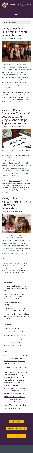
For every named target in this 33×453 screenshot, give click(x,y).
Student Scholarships (16, 102)
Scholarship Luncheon (17, 99)
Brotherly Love (9, 358)
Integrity (12, 370)
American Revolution (14, 355)
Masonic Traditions (25, 382)
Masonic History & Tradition (12, 332)
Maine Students (25, 97)
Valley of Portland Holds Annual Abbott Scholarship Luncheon (15, 32)
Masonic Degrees (20, 375)
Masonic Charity (6, 99)
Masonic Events (20, 377)
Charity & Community (15, 93)
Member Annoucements (11, 339)
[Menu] (16, 14)
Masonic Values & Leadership (13, 335)
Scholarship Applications (9, 188)
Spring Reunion (26, 399)
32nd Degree (7, 355)
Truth (21, 402)
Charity (6, 361)
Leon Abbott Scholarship (14, 97)
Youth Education (12, 104)
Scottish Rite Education (11, 342)
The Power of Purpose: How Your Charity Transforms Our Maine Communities (14, 296)
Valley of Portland (19, 190)
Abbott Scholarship (7, 95)
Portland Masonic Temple (18, 391)
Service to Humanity (18, 399)
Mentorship (20, 385)
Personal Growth (17, 388)
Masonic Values (11, 385)
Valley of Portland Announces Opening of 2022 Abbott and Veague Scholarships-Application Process (15, 116)
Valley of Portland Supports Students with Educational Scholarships (16, 203)
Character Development (20, 358)
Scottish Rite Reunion (8, 399)
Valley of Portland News (11, 346)
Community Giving (18, 95)
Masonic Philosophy (8, 382)
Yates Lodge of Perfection (9, 408)
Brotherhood (24, 356)
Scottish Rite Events (21, 393)
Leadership (17, 370)
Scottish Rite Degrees (10, 393)
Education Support (13, 363)
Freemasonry (17, 366)
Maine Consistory (15, 372)
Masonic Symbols (17, 382)
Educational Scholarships (14, 268)
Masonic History (9, 380)
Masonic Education (9, 377)
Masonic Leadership (20, 380)
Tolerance (16, 402)
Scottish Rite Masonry (22, 188)
